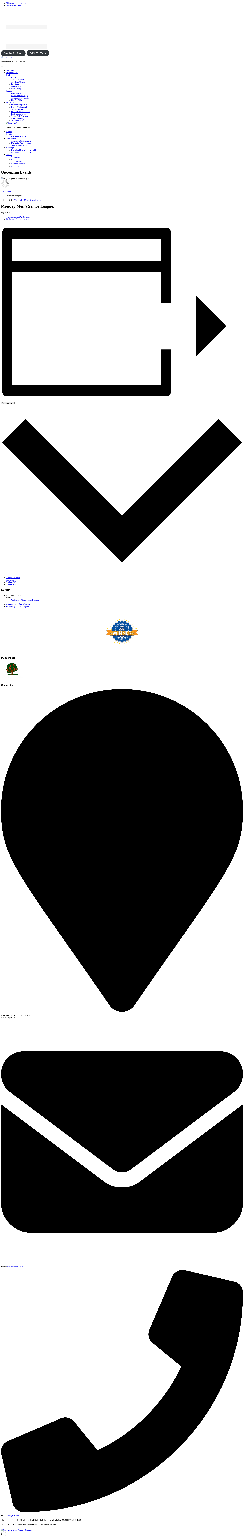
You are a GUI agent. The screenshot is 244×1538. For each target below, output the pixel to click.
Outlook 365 (11, 582)
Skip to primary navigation (16, 3)
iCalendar (10, 580)
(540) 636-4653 (13, 1516)
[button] (8, 75)
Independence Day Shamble (18, 217)
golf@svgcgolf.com (15, 1267)
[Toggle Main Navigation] (2, 66)
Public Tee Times (38, 53)
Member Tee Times (13, 53)
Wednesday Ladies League (17, 219)
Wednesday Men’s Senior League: (25, 600)
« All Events (6, 191)
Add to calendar (8, 403)
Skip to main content (14, 5)
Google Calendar (13, 577)
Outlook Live (11, 584)
